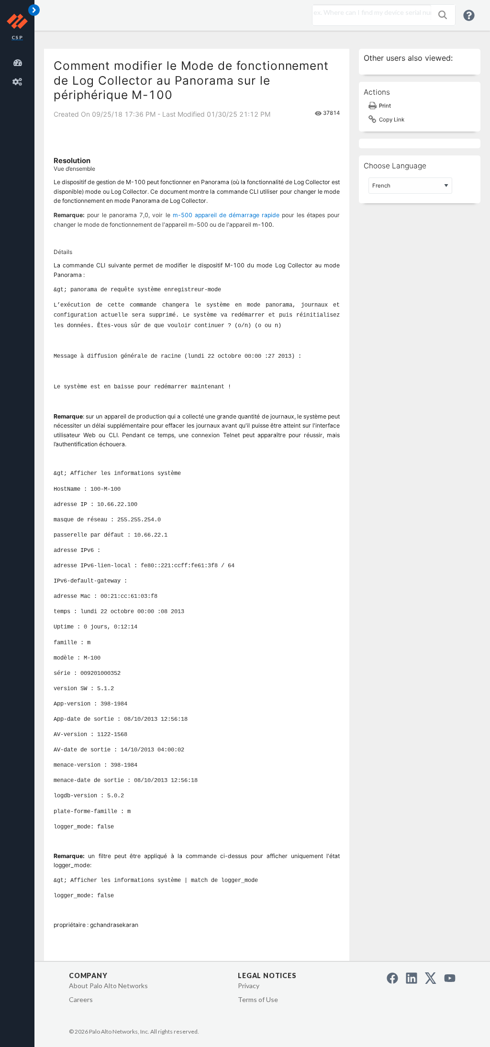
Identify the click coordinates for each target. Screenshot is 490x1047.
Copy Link (391, 119)
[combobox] (369, 12)
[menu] (19, 71)
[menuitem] (19, 61)
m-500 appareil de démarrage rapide (226, 215)
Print (385, 105)
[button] (443, 15)
